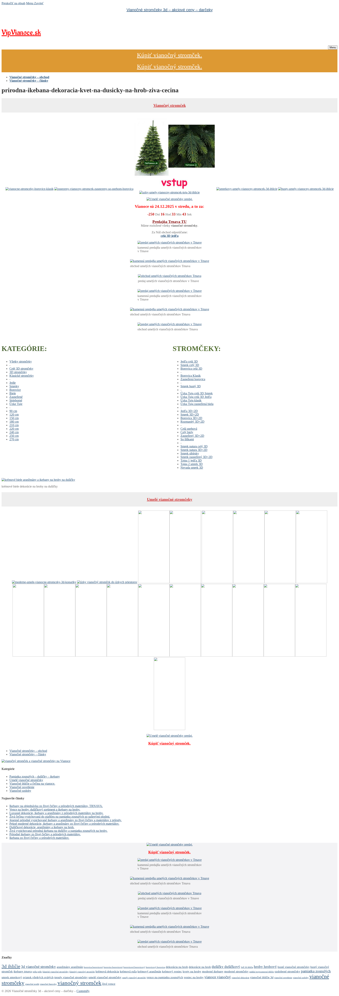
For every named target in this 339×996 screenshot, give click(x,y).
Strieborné (15, 400)
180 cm (14, 421)
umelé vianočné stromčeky (104, 977)
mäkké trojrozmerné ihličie (261, 972)
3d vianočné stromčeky (38, 967)
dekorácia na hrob (177, 967)
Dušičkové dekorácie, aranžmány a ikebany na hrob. (41, 827)
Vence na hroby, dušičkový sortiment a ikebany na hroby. (44, 809)
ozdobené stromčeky (287, 971)
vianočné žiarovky (48, 984)
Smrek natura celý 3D (194, 446)
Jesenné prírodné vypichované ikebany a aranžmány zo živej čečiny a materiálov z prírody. (65, 820)
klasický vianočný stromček (82, 972)
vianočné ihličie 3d (261, 977)
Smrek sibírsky (189, 453)
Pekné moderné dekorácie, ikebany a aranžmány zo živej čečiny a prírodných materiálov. (64, 823)
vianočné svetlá (32, 984)
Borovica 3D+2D (191, 418)
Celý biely (186, 432)
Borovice (15, 389)
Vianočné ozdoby (20, 790)
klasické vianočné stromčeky (56, 972)
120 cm (14, 414)
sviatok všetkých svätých (38, 977)
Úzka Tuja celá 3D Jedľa (195, 397)
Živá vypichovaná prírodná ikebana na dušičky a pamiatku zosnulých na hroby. (58, 830)
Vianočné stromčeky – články (27, 754)
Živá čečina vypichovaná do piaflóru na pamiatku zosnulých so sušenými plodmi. (59, 816)
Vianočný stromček (169, 105)
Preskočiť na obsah (13, 3)
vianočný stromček (79, 983)
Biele (12, 393)
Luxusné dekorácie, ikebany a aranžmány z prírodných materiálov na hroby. (56, 813)
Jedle (12, 382)
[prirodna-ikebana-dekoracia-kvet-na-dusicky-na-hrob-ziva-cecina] (38, 479)
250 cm (14, 435)
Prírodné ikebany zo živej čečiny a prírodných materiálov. (45, 834)
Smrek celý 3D (189, 365)
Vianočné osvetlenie (21, 787)
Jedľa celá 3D (189, 361)
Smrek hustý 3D (190, 386)
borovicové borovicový (134, 967)
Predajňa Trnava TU (169, 222)
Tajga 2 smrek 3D (191, 464)
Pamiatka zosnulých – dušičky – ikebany (34, 776)
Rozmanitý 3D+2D (192, 421)
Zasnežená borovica (192, 379)
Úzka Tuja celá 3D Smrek (196, 393)
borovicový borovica (155, 967)
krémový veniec (172, 971)
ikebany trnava (23, 971)
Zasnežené (16, 397)
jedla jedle (37, 972)
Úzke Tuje (15, 404)
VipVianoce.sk (21, 33)
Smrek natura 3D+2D (193, 450)
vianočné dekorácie (240, 978)
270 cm (14, 439)
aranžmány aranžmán (70, 967)
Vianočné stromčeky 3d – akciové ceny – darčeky (170, 10)
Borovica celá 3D (191, 368)
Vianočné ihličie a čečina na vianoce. (32, 783)
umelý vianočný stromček (134, 978)
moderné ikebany (212, 971)
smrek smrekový (12, 977)
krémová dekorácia (107, 971)
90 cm (13, 411)
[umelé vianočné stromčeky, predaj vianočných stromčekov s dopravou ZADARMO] (36, 761)
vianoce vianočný (217, 977)
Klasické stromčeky (21, 375)
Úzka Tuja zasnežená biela (196, 404)
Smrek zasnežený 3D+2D (196, 457)
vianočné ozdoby (301, 978)
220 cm (14, 428)
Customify (83, 991)
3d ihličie (11, 966)
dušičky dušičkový (226, 967)
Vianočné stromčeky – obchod (28, 750)
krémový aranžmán (149, 971)
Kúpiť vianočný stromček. (169, 55)
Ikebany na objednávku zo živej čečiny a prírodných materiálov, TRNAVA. (56, 806)
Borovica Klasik (190, 375)
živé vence (108, 983)
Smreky (14, 386)
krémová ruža (128, 971)
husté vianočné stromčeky (294, 967)
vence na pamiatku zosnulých (165, 977)
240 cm (14, 432)
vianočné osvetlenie (283, 978)
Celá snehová (188, 428)
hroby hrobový (265, 967)
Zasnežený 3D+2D (192, 435)
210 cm (14, 425)
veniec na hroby (194, 977)
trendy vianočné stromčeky (71, 977)
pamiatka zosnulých (316, 971)
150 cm (14, 418)
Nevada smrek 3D (191, 467)
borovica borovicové (93, 967)
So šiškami (187, 439)
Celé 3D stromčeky (21, 368)
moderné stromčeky (236, 971)
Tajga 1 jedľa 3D (191, 460)
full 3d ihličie (247, 967)
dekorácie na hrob (200, 967)
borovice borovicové (113, 967)
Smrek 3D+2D (189, 414)
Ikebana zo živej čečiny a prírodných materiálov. (39, 837)
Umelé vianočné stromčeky (169, 499)
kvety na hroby (192, 971)
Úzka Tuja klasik (190, 400)
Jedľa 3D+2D (189, 411)
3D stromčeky (18, 372)
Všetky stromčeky (20, 361)
